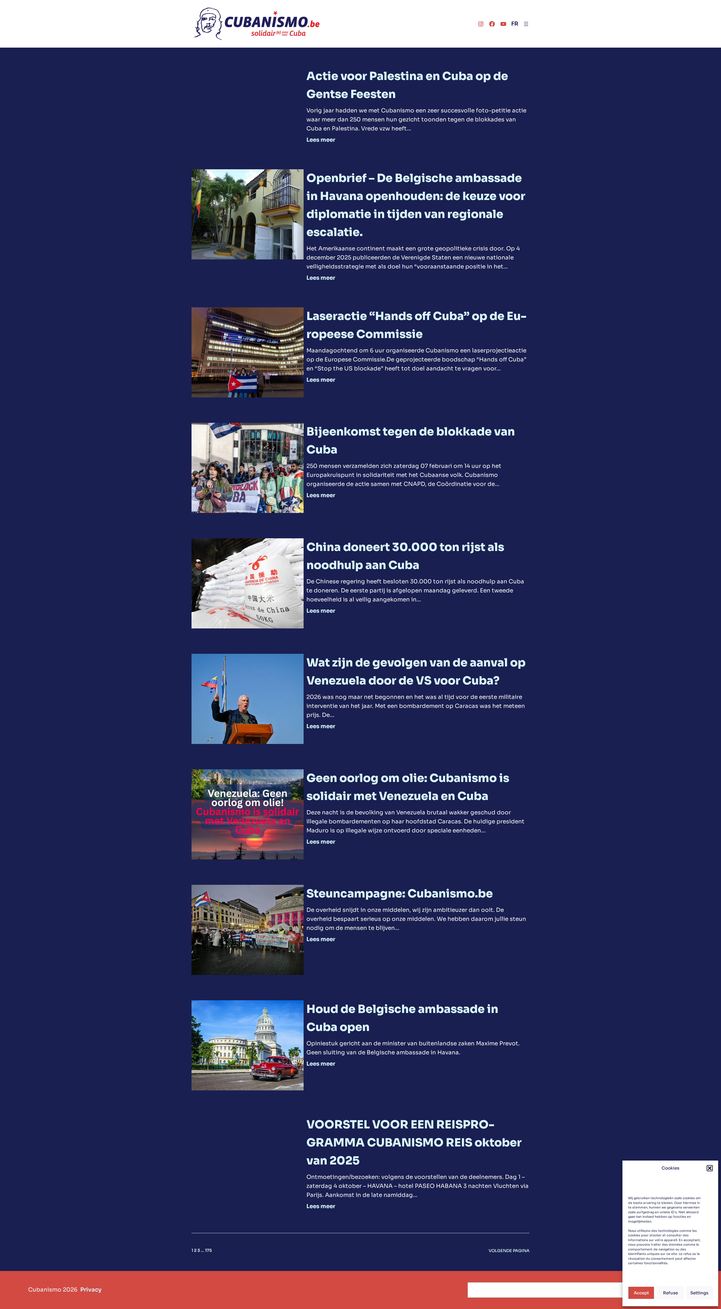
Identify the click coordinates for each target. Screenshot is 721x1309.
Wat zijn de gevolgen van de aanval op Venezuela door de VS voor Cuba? (416, 671)
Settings (699, 1292)
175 (208, 1250)
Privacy (90, 1289)
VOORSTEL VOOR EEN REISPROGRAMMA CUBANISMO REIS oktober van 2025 (414, 1142)
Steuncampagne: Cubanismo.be (399, 893)
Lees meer (320, 140)
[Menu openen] (526, 24)
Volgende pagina (509, 1250)
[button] (710, 1168)
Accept (641, 1292)
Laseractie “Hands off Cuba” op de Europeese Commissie (416, 325)
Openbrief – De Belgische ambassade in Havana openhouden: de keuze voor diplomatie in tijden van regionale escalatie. (415, 205)
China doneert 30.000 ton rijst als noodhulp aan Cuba (405, 556)
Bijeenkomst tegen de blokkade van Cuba (410, 441)
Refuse (670, 1292)
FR (514, 23)
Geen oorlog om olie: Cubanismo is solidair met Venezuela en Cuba (407, 787)
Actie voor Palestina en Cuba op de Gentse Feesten (407, 85)
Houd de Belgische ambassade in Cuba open (402, 1018)
